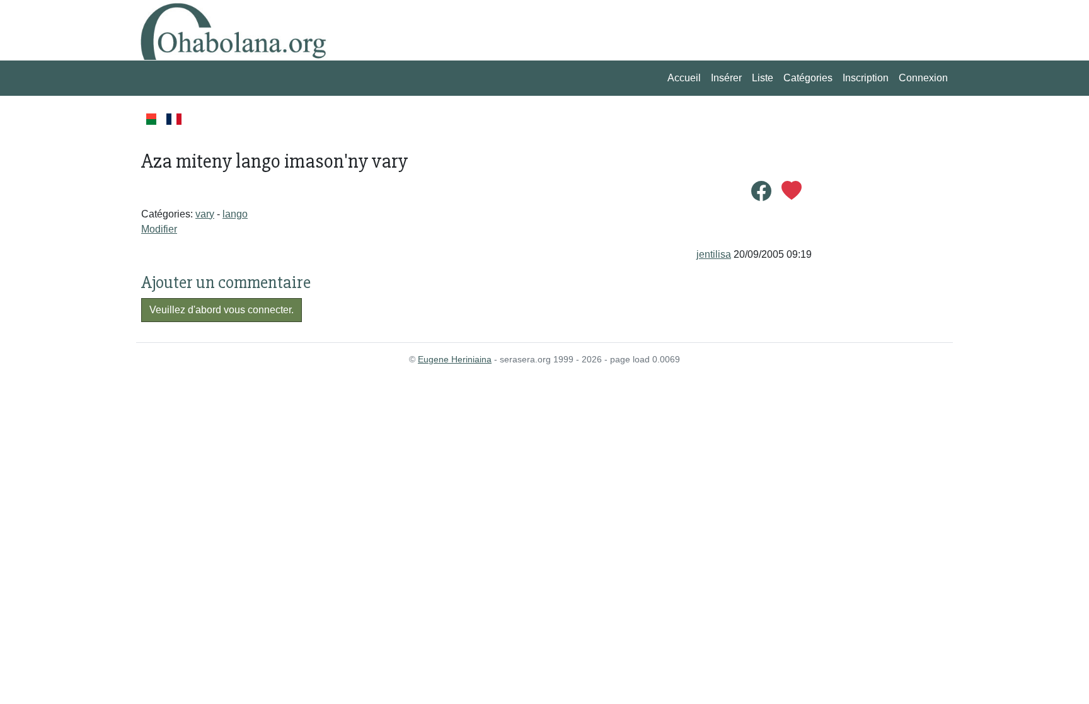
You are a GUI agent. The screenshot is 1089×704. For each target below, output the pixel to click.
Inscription (866, 77)
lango (235, 214)
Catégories (808, 77)
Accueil (684, 77)
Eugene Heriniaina (455, 359)
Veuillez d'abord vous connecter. (221, 309)
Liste (762, 77)
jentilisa (713, 254)
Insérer (726, 77)
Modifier (159, 229)
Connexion (923, 77)
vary (204, 214)
